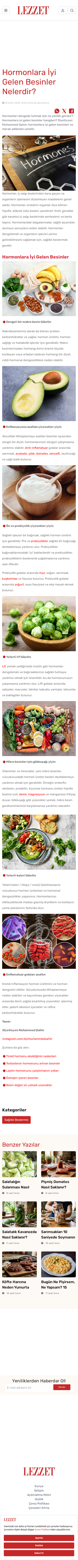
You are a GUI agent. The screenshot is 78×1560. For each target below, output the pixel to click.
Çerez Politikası (39, 1503)
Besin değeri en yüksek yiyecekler (29, 1085)
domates (42, 453)
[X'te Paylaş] (64, 111)
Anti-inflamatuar (36, 448)
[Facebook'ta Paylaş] (71, 111)
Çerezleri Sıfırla (39, 1508)
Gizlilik (39, 1499)
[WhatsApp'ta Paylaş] (57, 111)
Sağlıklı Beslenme (16, 1120)
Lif (3, 666)
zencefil (54, 453)
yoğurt (19, 584)
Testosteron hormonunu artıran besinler (33, 1063)
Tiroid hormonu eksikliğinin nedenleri (31, 1056)
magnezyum (36, 794)
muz (42, 573)
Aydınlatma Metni (39, 1495)
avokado (21, 453)
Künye (39, 1486)
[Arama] (72, 10)
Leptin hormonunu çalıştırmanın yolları (32, 1070)
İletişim (39, 1490)
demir (23, 794)
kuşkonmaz (9, 578)
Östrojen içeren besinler (22, 1078)
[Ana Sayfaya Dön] (39, 1471)
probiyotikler (39, 541)
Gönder (61, 1387)
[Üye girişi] (62, 10)
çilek (31, 453)
